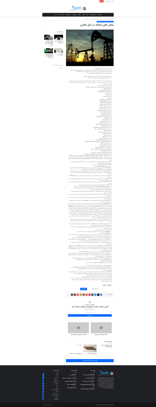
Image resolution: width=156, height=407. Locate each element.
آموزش (56, 373)
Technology (56, 399)
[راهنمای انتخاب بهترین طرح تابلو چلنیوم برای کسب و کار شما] (48, 50)
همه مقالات (56, 379)
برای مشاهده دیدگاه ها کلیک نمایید (90, 360)
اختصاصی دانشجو (55, 389)
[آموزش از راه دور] (58, 50)
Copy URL (83, 289)
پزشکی (79, 14)
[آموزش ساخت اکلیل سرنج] (90, 348)
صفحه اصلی (99, 14)
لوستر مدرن (61, 67)
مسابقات (56, 397)
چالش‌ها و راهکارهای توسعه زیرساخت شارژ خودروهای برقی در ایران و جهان (49, 42)
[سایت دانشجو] (78, 7)
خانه (112, 19)
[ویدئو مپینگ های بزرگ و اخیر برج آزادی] (58, 37)
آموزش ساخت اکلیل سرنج (92, 353)
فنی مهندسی (106, 19)
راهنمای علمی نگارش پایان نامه (58, 65)
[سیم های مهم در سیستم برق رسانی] (74, 348)
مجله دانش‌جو (55, 393)
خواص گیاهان (55, 381)
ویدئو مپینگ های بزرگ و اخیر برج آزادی (58, 41)
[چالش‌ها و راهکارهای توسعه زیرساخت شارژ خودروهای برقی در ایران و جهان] (48, 37)
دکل (104, 285)
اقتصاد (83, 14)
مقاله (110, 19)
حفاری (109, 285)
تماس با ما (48, 404)
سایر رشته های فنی (99, 19)
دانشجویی (56, 377)
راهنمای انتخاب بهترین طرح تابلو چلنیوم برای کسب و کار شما (49, 56)
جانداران (56, 383)
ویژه (98, 21)
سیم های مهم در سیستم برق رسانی (75, 353)
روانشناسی (74, 14)
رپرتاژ (57, 387)
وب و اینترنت (68, 14)
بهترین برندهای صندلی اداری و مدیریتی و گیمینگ (106, 345)
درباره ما (44, 404)
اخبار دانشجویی (93, 14)
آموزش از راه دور (60, 54)
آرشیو (51, 404)
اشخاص (56, 391)
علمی (87, 14)
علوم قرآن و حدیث (54, 395)
